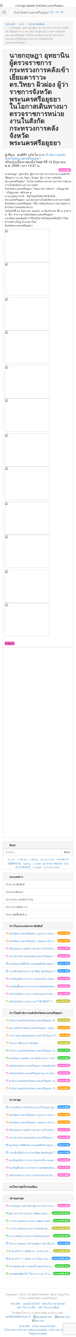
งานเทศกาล (62, 859)
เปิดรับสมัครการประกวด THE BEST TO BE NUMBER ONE (42, 1001)
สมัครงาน (14, 863)
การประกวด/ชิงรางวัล (20, 899)
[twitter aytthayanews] (62, 1316)
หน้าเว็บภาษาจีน (26, 1307)
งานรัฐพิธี (37, 863)
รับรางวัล (11, 859)
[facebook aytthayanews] (42, 1316)
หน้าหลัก (10, 24)
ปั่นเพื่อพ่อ (27, 863)
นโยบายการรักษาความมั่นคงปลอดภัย (25, 1329)
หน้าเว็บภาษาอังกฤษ (53, 1303)
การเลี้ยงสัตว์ (22, 859)
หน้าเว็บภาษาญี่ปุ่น (48, 1307)
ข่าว (21, 24)
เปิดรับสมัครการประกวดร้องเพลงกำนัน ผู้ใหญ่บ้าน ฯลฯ (39, 994)
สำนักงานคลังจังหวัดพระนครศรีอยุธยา (35, 156)
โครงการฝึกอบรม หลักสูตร (24, 1043)
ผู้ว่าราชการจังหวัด (52, 863)
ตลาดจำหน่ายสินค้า (52, 867)
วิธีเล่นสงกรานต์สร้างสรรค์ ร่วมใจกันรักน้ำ (33, 948)
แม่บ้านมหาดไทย (47, 859)
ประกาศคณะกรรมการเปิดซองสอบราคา (31, 1236)
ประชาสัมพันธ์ (36, 24)
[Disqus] (38, 697)
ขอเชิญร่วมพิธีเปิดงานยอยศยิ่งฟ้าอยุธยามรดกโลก (37, 963)
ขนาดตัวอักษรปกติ (44, 11)
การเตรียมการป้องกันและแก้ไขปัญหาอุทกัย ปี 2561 (37, 1107)
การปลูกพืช (37, 867)
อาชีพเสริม (33, 859)
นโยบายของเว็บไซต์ (44, 1326)
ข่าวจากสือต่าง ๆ (17, 907)
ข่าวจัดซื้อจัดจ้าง (17, 914)
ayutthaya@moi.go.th (18, 1316)
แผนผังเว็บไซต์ (31, 1303)
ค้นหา (67, 852)
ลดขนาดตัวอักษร (41, 11)
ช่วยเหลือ (24, 1326)
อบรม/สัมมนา (16, 892)
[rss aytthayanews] (38, 1320)
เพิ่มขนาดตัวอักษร (48, 11)
